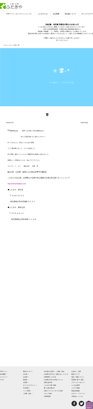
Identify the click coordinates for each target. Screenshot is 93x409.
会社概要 (56, 14)
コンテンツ (3, 377)
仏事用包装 (47, 396)
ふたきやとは (42, 14)
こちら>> (65, 40)
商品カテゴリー (28, 371)
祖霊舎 (25, 379)
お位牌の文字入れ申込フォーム (53, 379)
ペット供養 (26, 391)
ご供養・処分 (27, 393)
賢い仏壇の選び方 (49, 388)
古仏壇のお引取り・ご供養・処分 (54, 371)
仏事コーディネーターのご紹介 (53, 391)
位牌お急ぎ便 (48, 382)
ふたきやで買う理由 (50, 385)
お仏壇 (25, 374)
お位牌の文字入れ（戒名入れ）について (56, 374)
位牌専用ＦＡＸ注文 (50, 377)
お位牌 (25, 377)
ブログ (2, 379)
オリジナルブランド (29, 385)
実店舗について (70, 14)
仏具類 (25, 382)
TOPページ (3, 371)
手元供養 (26, 388)
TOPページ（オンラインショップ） (19, 14)
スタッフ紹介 (48, 393)
